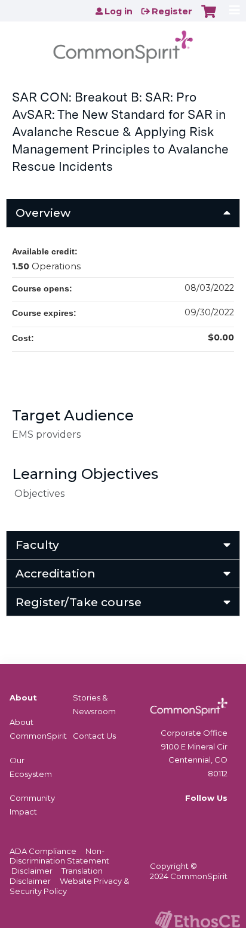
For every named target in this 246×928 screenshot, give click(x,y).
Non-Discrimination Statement (59, 856)
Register (172, 11)
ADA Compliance (43, 851)
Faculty (37, 544)
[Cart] (208, 17)
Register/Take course (79, 602)
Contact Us (94, 735)
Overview (43, 212)
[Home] (123, 42)
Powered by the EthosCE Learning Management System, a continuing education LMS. (197, 919)
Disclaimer (32, 870)
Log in (118, 11)
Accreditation (56, 573)
